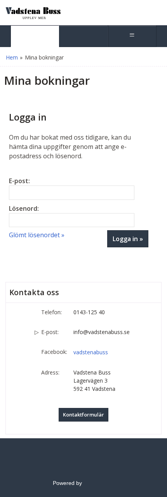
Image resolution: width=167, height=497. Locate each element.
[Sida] (34, 36)
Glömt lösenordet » (36, 235)
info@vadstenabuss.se (101, 332)
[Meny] (132, 36)
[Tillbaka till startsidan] (33, 12)
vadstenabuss (90, 352)
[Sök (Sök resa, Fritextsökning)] (83, 36)
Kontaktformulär (83, 414)
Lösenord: (24, 208)
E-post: (19, 181)
